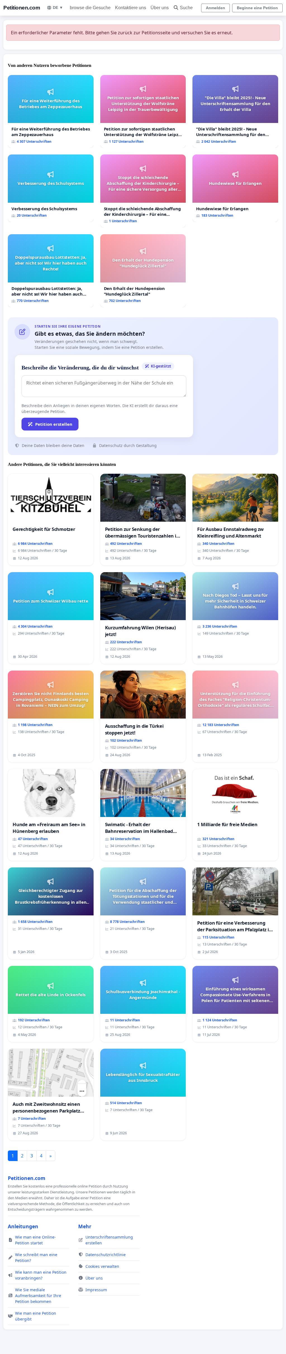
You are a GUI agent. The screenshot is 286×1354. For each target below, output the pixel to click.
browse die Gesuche (90, 7)
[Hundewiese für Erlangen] (235, 188)
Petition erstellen (53, 424)
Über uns (160, 7)
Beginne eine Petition (257, 8)
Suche (186, 7)
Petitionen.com (21, 8)
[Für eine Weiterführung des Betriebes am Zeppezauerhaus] (51, 111)
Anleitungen (23, 1226)
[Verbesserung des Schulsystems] (51, 188)
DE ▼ (58, 7)
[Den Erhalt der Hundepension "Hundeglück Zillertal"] (143, 270)
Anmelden (215, 8)
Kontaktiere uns (130, 7)
